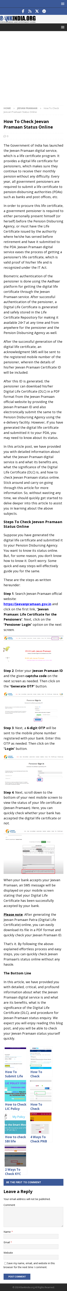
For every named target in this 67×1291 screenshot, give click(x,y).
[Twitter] (37, 11)
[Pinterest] (44, 11)
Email (7, 1242)
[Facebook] (23, 11)
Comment (9, 1205)
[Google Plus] (30, 11)
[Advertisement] (33, 70)
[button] (62, 3)
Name (7, 1231)
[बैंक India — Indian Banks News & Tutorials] (18, 21)
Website (8, 1252)
